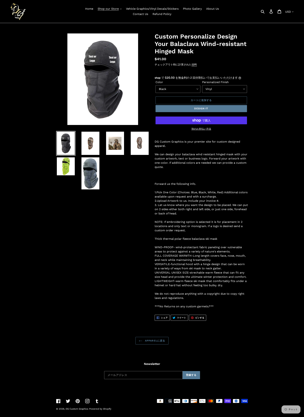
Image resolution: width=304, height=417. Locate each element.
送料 (194, 64)
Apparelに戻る (154, 340)
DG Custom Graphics (77, 408)
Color (159, 82)
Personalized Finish (215, 82)
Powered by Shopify (100, 408)
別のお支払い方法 (201, 128)
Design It (201, 108)
